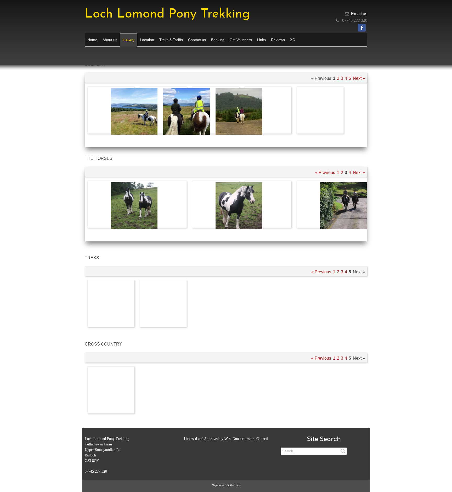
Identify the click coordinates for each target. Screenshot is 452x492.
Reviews (278, 40)
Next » (359, 78)
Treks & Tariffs (171, 40)
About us (110, 40)
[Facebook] (362, 28)
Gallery (128, 40)
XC (292, 40)
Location (147, 40)
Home (92, 40)
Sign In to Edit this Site (226, 485)
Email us (359, 14)
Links (261, 40)
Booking (217, 40)
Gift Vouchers (241, 40)
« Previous (325, 172)
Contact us (197, 40)
